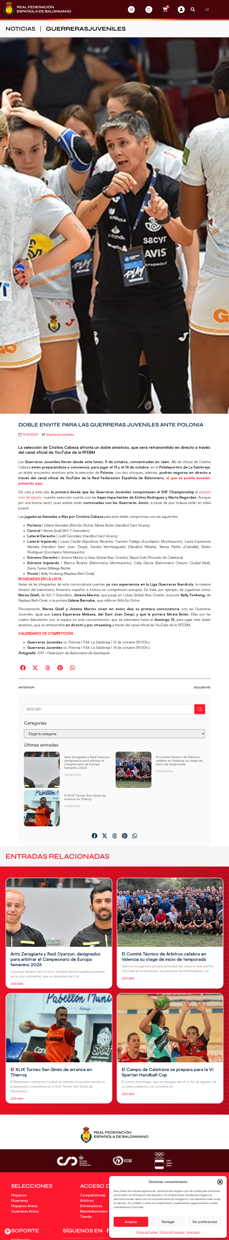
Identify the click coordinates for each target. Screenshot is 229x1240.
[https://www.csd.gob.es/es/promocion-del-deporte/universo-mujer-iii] (122, 1161)
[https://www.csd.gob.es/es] (74, 1160)
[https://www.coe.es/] (163, 1161)
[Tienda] (148, 9)
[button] (220, 1182)
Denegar (168, 1222)
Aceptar (131, 1222)
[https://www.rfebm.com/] (37, 9)
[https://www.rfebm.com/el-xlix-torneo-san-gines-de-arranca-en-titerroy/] (42, 808)
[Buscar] (199, 709)
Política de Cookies (146, 1232)
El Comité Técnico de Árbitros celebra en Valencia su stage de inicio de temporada (179, 760)
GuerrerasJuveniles (86, 28)
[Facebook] (108, 1230)
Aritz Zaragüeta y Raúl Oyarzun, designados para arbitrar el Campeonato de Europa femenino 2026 (87, 762)
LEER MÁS (17, 983)
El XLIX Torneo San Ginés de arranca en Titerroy (85, 797)
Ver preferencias (204, 1222)
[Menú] (207, 9)
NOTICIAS (20, 28)
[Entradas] (131, 9)
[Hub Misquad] (181, 9)
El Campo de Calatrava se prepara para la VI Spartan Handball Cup (168, 1072)
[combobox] (108, 709)
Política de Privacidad (172, 1232)
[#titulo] (7, 1231)
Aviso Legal (193, 1232)
